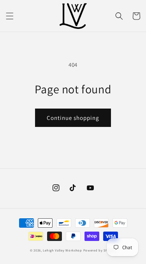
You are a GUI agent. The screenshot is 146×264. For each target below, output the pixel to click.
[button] (9, 16)
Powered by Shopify (99, 250)
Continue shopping (73, 117)
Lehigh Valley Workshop (62, 250)
